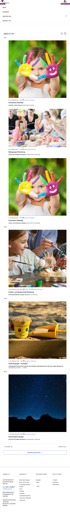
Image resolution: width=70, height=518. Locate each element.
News (4, 7)
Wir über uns (7, 16)
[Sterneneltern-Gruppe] (37, 403)
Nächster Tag (62, 446)
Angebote (6, 3)
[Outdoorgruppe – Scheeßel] (37, 330)
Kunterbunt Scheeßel (16, 103)
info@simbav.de (7, 489)
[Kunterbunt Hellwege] (37, 187)
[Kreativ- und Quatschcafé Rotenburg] (37, 258)
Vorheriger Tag (8, 446)
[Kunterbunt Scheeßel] (37, 69)
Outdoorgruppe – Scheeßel (18, 364)
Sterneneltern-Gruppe (16, 437)
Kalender (6, 12)
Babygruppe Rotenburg (17, 152)
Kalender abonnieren (34, 452)
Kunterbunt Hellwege (16, 220)
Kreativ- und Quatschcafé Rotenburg (21, 292)
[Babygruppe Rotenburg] (37, 128)
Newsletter (7, 21)
